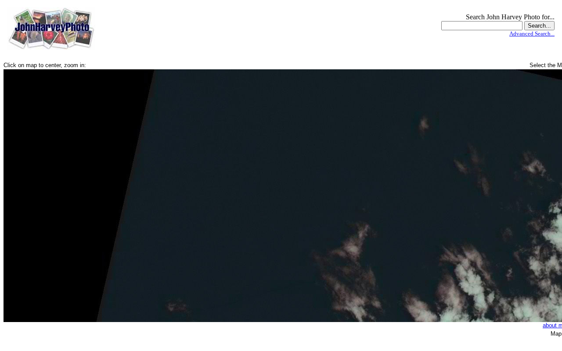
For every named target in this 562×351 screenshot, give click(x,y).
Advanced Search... (532, 33)
